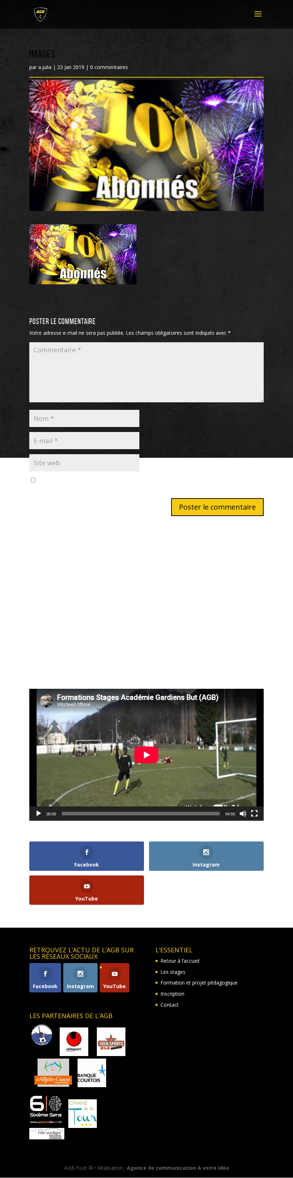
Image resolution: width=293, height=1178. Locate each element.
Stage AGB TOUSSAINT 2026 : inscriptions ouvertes (89, 568)
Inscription (172, 993)
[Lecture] (38, 813)
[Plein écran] (254, 813)
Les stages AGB (47, 652)
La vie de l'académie (52, 641)
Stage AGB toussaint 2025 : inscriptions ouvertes (85, 612)
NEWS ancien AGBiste (54, 590)
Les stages (172, 971)
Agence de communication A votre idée (178, 1167)
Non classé (42, 663)
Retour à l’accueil (179, 960)
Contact (169, 1004)
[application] (146, 755)
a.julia (44, 67)
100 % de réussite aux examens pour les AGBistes (87, 579)
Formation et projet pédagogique (199, 982)
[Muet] (243, 813)
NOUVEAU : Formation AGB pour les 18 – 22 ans (85, 601)
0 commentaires (109, 67)
